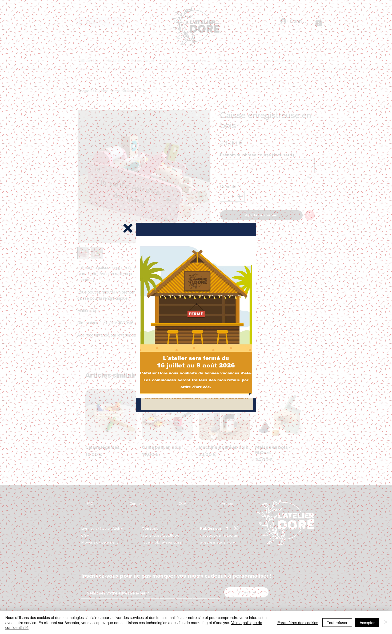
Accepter (367, 622)
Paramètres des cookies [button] (297, 622)
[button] (128, 228)
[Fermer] (385, 622)
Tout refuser (337, 622)
